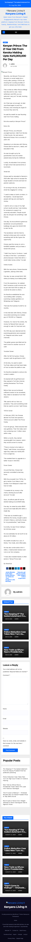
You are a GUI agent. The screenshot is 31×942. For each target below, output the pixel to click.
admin (13, 64)
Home (15, 920)
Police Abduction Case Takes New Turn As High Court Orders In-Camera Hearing (15, 778)
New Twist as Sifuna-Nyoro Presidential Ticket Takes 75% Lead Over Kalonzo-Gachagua (14, 786)
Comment (6, 675)
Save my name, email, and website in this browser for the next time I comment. (14, 743)
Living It (5, 42)
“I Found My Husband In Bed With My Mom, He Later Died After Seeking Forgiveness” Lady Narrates (15, 925)
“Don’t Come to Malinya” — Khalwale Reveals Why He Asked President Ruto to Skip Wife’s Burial (15, 794)
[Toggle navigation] (16, 32)
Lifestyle (20, 934)
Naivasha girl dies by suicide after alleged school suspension (20, 575)
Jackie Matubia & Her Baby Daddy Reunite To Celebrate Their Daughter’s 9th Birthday (10, 577)
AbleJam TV (8, 930)
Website (5, 728)
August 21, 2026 (10, 834)
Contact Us (15, 930)
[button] (27, 32)
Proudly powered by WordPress (10, 914)
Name (5, 709)
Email (4, 718)
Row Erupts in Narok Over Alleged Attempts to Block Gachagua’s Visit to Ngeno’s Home (15, 802)
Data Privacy (23, 930)
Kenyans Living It (15, 13)
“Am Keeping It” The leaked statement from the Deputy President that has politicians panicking (15, 770)
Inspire (14, 934)
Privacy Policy (11, 938)
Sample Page (19, 938)
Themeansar (15, 916)
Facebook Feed (8, 934)
